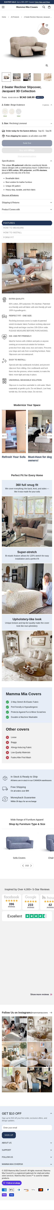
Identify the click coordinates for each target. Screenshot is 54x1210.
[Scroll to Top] (49, 1196)
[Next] (31, 865)
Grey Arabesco (18, 111)
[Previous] (23, 865)
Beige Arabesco (5, 111)
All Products (15, 17)
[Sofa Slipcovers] (19, 843)
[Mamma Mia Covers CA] (27, 7)
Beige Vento (12, 111)
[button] (49, 7)
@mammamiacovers (39, 1013)
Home (4, 17)
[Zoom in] (47, 65)
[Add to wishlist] (47, 25)
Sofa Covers (19, 858)
